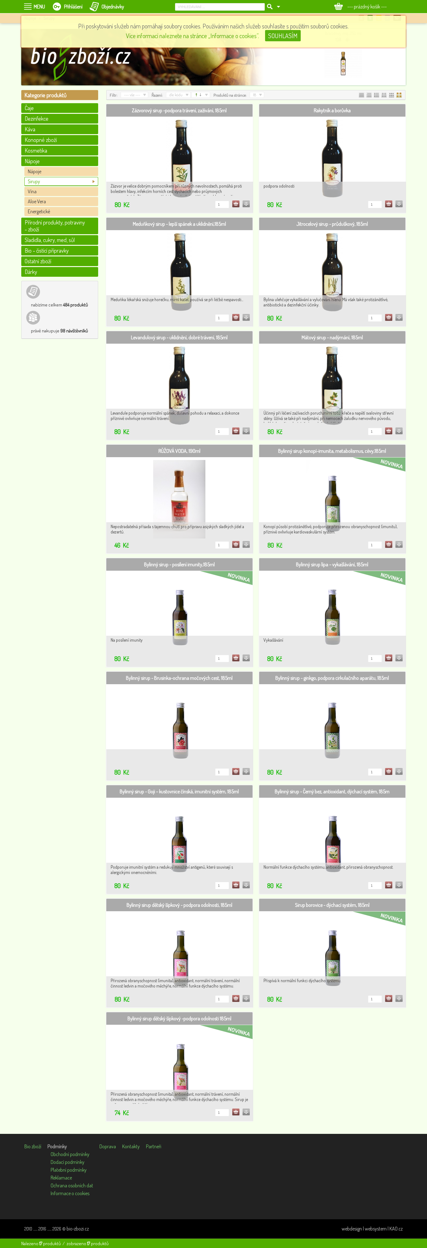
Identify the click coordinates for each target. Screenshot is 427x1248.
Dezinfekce (36, 118)
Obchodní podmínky (70, 1154)
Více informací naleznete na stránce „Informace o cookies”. (192, 36)
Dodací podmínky (67, 1162)
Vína (32, 191)
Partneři (153, 1146)
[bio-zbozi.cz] (83, 57)
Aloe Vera (37, 201)
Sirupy (34, 181)
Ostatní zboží (38, 261)
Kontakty (131, 1146)
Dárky (31, 271)
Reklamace (61, 1178)
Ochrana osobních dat (72, 1185)
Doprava (107, 1146)
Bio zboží (32, 1146)
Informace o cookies (70, 1193)
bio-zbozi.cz (78, 1228)
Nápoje (34, 171)
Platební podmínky (69, 1170)
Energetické (39, 211)
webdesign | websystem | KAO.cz (372, 1228)
